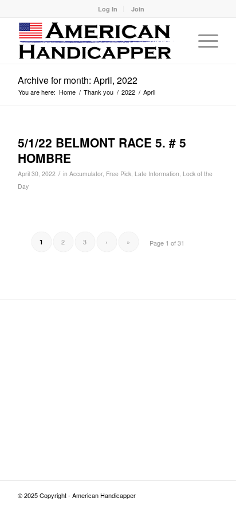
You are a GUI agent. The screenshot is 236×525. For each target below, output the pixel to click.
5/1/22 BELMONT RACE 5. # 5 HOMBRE (102, 150)
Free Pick (118, 173)
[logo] (98, 41)
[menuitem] (108, 9)
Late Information (157, 173)
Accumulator (86, 173)
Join (137, 9)
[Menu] (202, 41)
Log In (107, 9)
